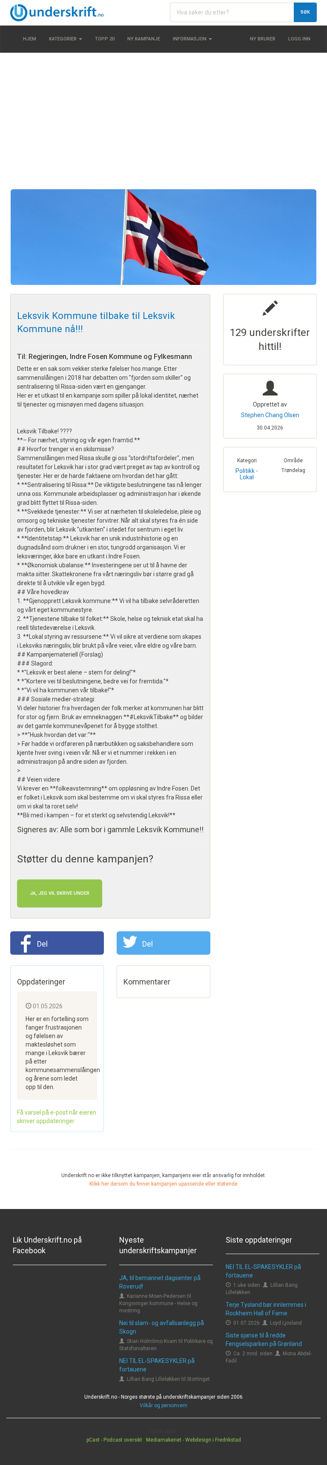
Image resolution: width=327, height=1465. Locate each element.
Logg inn (299, 39)
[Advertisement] (163, 120)
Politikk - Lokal (246, 474)
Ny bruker (262, 39)
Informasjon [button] (190, 39)
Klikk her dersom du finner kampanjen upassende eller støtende (163, 1184)
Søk (305, 12)
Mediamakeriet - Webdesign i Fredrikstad (193, 1440)
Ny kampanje (143, 39)
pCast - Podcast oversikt (114, 1440)
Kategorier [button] (63, 39)
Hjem (29, 39)
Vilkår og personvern (163, 1405)
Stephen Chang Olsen (270, 415)
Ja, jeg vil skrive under (59, 893)
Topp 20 (105, 39)
